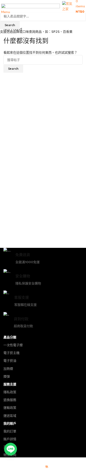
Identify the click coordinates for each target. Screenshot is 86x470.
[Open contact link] (10, 449)
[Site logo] (67, 6)
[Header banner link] (43, 235)
